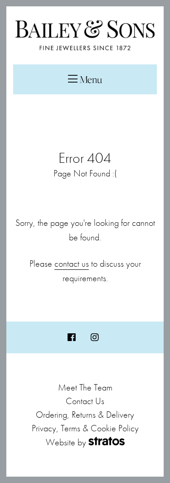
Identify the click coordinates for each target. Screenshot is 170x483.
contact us (71, 263)
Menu (90, 79)
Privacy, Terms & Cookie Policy (85, 428)
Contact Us (85, 401)
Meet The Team (85, 387)
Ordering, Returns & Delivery (85, 414)
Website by (66, 442)
